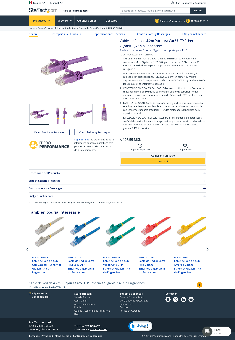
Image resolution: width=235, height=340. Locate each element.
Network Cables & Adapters (61, 28)
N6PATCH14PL (116, 28)
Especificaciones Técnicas (109, 34)
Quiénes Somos (87, 20)
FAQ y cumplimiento (194, 34)
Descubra (112, 20)
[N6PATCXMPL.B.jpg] (83, 114)
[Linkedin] (183, 299)
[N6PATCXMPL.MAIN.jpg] (39, 114)
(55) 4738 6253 (92, 326)
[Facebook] (168, 299)
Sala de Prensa (82, 297)
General (33, 34)
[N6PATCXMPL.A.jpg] (61, 114)
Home (32, 28)
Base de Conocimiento (172, 21)
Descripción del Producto (66, 34)
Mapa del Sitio (63, 335)
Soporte (63, 20)
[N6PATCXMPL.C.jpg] (104, 114)
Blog (76, 314)
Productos (40, 20)
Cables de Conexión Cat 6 (92, 28)
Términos (34, 335)
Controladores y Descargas (153, 34)
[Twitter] (175, 299)
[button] (140, 326)
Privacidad (47, 335)
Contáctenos (81, 300)
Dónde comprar (40, 296)
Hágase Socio (39, 293)
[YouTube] (191, 299)
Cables (41, 28)
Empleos (78, 307)
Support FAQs (127, 303)
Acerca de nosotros (84, 303)
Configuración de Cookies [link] (87, 335)
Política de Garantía (130, 310)
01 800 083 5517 (98, 329)
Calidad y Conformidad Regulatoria (92, 310)
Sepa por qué (81, 139)
